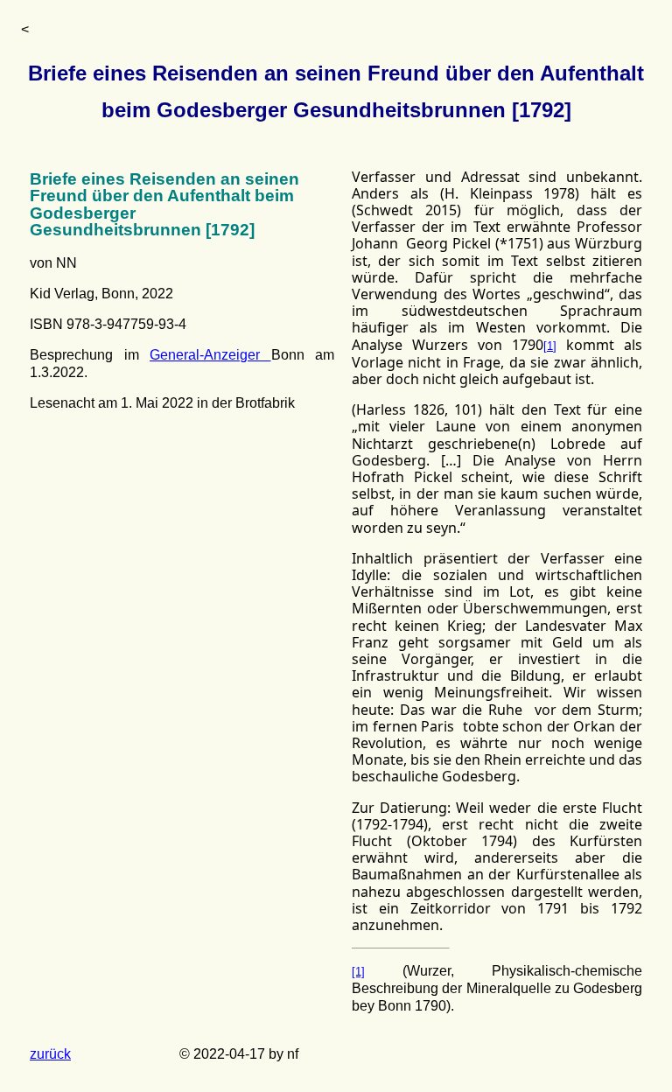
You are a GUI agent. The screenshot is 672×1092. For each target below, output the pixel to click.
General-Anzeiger (210, 354)
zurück (50, 1053)
